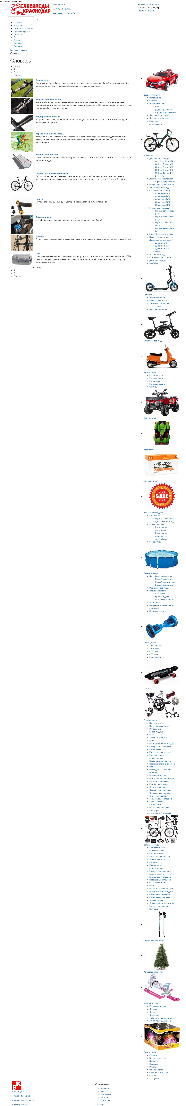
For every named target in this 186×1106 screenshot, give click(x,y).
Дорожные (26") (162, 245)
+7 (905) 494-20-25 (62, 8)
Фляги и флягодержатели (161, 902)
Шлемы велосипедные (160, 905)
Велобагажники (156, 853)
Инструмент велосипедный (162, 743)
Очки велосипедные (159, 882)
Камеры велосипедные (160, 746)
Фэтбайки (153, 263)
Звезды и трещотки (158, 737)
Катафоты (154, 862)
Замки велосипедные (159, 856)
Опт (15, 37)
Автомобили (161, 538)
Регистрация (153, 4)
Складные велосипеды (160, 190)
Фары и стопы (156, 900)
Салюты (153, 1055)
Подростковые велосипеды (162, 184)
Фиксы (158, 251)
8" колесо (153, 651)
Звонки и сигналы (157, 859)
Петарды (153, 1063)
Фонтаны (153, 1075)
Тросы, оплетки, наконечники (157, 803)
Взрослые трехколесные (161, 236)
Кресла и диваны (163, 596)
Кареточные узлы (157, 749)
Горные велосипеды (159, 207)
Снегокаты (154, 1014)
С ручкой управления (165, 181)
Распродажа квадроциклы (161, 534)
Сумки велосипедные (159, 897)
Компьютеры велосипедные (156, 866)
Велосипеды (155, 515)
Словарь (18, 42)
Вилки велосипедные (159, 725)
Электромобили (156, 103)
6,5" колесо (154, 654)
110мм (158, 306)
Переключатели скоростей (162, 763)
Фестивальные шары (159, 1072)
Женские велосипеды (159, 187)
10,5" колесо (155, 645)
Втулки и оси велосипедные (156, 730)
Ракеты (152, 1066)
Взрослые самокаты (158, 300)
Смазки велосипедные (160, 789)
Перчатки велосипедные (161, 888)
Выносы (153, 734)
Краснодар (17, 1)
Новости (18, 34)
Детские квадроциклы (159, 115)
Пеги (151, 885)
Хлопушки (154, 1078)
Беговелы (159, 175)
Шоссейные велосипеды (161, 234)
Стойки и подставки (158, 795)
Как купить (19, 25)
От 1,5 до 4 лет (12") (165, 161)
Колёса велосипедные (160, 752)
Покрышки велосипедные (161, 778)
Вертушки (154, 1060)
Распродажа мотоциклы (161, 528)
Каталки (153, 100)
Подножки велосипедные (161, 891)
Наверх (100, 1104)
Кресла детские (156, 873)
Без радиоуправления (163, 108)
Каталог (104, 1097)
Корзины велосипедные (160, 870)
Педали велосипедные (160, 760)
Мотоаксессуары (157, 375)
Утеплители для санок (160, 1020)
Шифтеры (154, 810)
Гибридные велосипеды (160, 257)
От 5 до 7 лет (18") (164, 169)
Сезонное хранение (23, 28)
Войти (142, 4)
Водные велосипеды (159, 587)
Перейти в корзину (146, 10)
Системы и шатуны (158, 787)
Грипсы (152, 740)
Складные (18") (162, 193)
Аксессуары (160, 593)
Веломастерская (22, 31)
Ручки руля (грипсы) (159, 784)
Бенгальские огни (157, 1057)
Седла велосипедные (159, 894)
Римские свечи (156, 1069)
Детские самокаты (158, 309)
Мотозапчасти (156, 377)
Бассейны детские (164, 578)
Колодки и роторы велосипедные (158, 756)
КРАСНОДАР (59, 4)
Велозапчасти (156, 722)
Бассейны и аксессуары (160, 576)
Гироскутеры (155, 541)
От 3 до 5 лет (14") (164, 164)
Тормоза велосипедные (160, 798)
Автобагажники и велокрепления (157, 849)
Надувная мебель (157, 590)
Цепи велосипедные (159, 807)
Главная (18, 22)
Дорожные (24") (162, 242)
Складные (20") (162, 196)
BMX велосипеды (157, 254)
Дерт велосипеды (157, 260)
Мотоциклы (154, 380)
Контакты (18, 45)
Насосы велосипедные (160, 879)
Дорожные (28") (162, 248)
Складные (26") (162, 201)
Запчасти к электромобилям (157, 122)
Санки (152, 1011)
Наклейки (153, 908)
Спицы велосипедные (159, 792)
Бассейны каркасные (165, 581)
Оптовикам (106, 1094)
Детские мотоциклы (158, 118)
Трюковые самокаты (159, 303)
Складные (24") (162, 199)
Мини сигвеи (155, 657)
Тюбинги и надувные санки (162, 1017)
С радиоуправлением (165, 112)
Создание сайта (20, 1104)
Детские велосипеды (159, 158)
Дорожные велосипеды (160, 239)
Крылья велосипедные (160, 876)
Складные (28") (162, 204)
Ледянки (153, 1009)
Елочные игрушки (157, 1006)
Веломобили (155, 97)
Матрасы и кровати (164, 599)
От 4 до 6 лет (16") (164, 166)
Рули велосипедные (159, 781)
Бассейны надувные (165, 584)
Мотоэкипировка (157, 383)
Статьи (17, 39)
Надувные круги (156, 611)
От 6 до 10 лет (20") (164, 172)
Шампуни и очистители (160, 813)
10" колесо (154, 648)
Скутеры (153, 386)
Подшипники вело (158, 775)
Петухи (152, 766)
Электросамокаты (157, 297)
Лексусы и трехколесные (161, 178)
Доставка (105, 1091)
